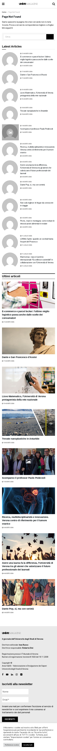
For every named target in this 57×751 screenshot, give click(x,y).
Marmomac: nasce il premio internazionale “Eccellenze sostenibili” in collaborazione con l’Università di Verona (36, 260)
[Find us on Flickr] (21, 674)
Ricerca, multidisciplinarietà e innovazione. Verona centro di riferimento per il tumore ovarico (37, 150)
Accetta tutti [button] (27, 745)
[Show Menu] (3, 4)
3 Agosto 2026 (26, 181)
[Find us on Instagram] (17, 674)
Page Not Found (14, 12)
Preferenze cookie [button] (12, 745)
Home (4, 12)
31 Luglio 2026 (26, 236)
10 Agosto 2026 (26, 107)
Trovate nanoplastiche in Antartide (34, 111)
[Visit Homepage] (28, 4)
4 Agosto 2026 (26, 162)
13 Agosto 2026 (26, 89)
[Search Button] (53, 4)
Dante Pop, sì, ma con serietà (32, 185)
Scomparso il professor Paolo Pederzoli (36, 129)
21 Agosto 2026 (26, 53)
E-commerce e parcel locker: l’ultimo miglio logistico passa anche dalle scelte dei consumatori (36, 59)
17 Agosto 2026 (26, 71)
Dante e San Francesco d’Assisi (33, 75)
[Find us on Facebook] (2, 674)
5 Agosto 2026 (26, 144)
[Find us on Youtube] (7, 674)
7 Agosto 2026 (26, 125)
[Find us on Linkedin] (12, 674)
